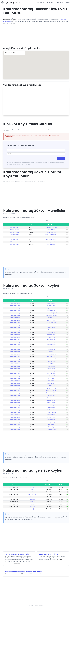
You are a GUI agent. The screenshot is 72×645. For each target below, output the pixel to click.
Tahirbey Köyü (51, 410)
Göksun (32, 502)
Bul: (47, 221)
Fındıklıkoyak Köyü (51, 332)
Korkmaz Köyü (51, 383)
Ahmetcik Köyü (51, 305)
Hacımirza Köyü (51, 344)
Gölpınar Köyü (51, 334)
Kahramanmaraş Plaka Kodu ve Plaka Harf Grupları (23, 572)
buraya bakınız (45, 574)
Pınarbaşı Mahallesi (51, 239)
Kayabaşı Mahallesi (51, 232)
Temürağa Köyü (51, 412)
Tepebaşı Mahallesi (51, 242)
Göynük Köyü (51, 337)
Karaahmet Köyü (51, 359)
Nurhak (32, 504)
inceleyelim (17, 563)
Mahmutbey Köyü (51, 390)
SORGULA (61, 159)
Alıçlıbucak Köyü (51, 308)
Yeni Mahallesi (51, 244)
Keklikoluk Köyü (51, 371)
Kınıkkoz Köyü (51, 376)
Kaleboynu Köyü (51, 354)
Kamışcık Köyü (51, 356)
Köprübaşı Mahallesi (50, 234)
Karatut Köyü (51, 364)
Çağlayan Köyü (51, 318)
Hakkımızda (60, 2)
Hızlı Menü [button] (40, 2)
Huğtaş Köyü (51, 349)
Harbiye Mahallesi (51, 230)
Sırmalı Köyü (51, 405)
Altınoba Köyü (51, 310)
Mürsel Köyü (51, 395)
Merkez (32, 487)
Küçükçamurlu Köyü (51, 388)
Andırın (32, 492)
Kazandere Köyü (51, 368)
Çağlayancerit (32, 494)
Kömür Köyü (51, 385)
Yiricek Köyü (51, 427)
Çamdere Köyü (51, 320)
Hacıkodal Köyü (51, 342)
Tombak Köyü (51, 415)
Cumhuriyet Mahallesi (51, 227)
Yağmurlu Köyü (51, 417)
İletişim (68, 2)
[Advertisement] (36, 35)
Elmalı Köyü (51, 325)
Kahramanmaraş (14, 227)
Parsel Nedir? (50, 2)
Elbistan (32, 499)
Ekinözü (32, 497)
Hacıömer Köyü (51, 347)
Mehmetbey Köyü (51, 393)
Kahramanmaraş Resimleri (48, 554)
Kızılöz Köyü (51, 378)
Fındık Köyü (51, 330)
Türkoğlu (32, 509)
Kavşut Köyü (51, 366)
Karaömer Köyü (51, 361)
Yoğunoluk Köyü (51, 429)
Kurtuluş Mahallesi (51, 237)
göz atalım (59, 559)
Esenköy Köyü (51, 327)
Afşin (32, 489)
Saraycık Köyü (51, 402)
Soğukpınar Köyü (51, 407)
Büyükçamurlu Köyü (51, 315)
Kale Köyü (51, 351)
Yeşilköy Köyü (51, 424)
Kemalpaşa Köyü (51, 373)
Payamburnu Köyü (51, 400)
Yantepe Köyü (51, 419)
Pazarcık (32, 506)
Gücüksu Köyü (51, 339)
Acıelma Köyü (51, 303)
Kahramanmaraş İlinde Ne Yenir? (17, 554)
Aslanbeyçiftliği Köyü (51, 313)
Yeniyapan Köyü (51, 422)
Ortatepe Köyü (51, 398)
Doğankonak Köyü (51, 322)
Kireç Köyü (51, 381)
